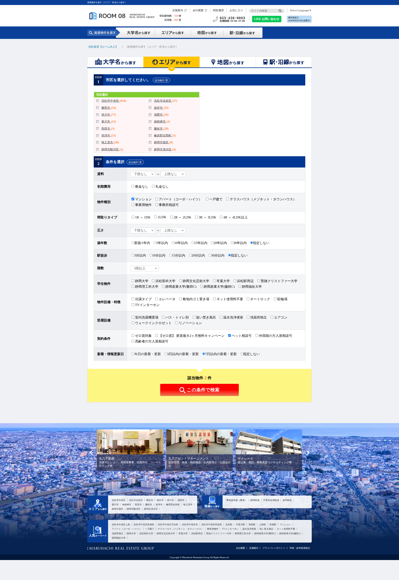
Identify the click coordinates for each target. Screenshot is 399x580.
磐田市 (106, 107)
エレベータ (166, 299)
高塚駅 (272, 524)
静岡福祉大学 (251, 286)
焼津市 (106, 135)
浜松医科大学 (165, 281)
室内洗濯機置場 (146, 317)
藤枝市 (159, 128)
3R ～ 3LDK (207, 217)
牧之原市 (107, 142)
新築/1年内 (142, 243)
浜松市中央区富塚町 (144, 524)
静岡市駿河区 (110, 149)
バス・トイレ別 (177, 317)
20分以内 (198, 255)
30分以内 (217, 255)
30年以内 (240, 243)
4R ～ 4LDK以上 (235, 217)
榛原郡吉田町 (163, 135)
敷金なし (141, 186)
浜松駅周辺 (245, 281)
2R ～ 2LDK (182, 217)
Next (308, 452)
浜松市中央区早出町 (168, 524)
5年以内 (162, 243)
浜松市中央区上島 (121, 524)
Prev (91, 452)
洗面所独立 (258, 317)
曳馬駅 (252, 524)
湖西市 (159, 114)
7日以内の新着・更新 (221, 354)
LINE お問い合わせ (266, 19)
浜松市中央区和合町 (211, 524)
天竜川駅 (240, 524)
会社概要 (198, 10)
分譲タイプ (143, 299)
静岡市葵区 (161, 142)
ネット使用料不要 (229, 299)
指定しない (261, 243)
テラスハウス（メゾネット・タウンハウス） (262, 199)
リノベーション (190, 323)
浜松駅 (228, 524)
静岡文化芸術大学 (195, 281)
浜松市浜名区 (163, 100)
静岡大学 (141, 281)
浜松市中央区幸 (190, 524)
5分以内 (140, 255)
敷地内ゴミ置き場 (195, 299)
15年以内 (200, 243)
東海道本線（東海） (236, 500)
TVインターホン (147, 305)
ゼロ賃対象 (143, 335)
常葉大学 (223, 281)
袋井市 (159, 107)
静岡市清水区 (163, 149)
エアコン (280, 317)
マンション (143, 199)
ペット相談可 (241, 335)
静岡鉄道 (255, 500)
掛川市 (106, 114)
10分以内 (158, 255)
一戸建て (215, 199)
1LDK (161, 217)
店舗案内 (177, 10)
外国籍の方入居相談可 (275, 335)
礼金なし (162, 186)
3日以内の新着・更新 (183, 354)
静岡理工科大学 (146, 286)
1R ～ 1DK (142, 217)
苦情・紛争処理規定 (299, 548)
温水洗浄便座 (232, 317)
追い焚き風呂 (205, 317)
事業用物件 (143, 205)
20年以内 (220, 243)
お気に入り (236, 10)
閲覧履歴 (218, 10)
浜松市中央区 (110, 100)
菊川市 (106, 121)
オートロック (259, 299)
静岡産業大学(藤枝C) (219, 286)
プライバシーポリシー (273, 548)
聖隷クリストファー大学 (278, 281)
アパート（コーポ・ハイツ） (180, 199)
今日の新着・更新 (147, 354)
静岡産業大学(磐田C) (180, 286)
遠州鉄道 (287, 500)
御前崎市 (160, 121)
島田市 (106, 128)
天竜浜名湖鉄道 (271, 500)
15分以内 (178, 255)
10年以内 (181, 243)
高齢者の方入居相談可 (151, 341)
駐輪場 (282, 299)
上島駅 (262, 524)
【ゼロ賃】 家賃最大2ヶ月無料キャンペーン (191, 335)
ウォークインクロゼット (153, 323)
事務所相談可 (168, 205)
